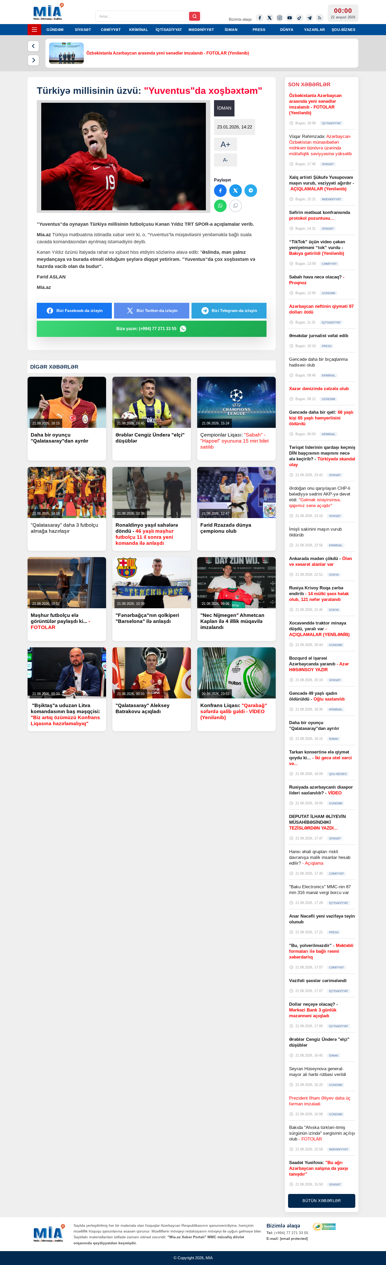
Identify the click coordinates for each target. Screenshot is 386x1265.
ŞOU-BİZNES (343, 30)
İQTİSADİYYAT (169, 30)
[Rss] (320, 18)
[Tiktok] (300, 18)
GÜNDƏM (55, 30)
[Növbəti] (33, 60)
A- (225, 160)
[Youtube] (290, 18)
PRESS (259, 30)
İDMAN (231, 30)
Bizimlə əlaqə (240, 19)
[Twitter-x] (270, 18)
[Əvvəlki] (33, 46)
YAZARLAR (314, 30)
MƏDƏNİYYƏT (201, 30)
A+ (226, 144)
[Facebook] (260, 18)
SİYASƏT (83, 30)
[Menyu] (34, 29)
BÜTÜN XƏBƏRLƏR (321, 1200)
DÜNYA (286, 30)
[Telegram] (310, 18)
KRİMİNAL (138, 30)
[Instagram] (280, 18)
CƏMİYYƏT (111, 30)
